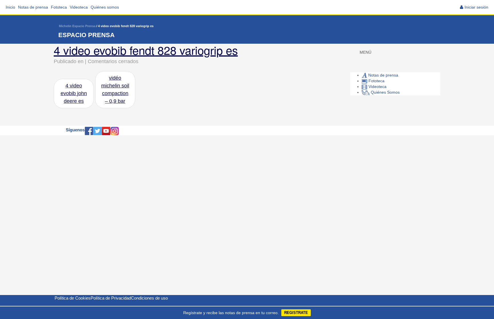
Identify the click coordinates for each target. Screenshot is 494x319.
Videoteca (79, 7)
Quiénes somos (105, 7)
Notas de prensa (33, 7)
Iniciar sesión (476, 7)
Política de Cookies (73, 298)
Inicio (10, 7)
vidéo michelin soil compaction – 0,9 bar (115, 89)
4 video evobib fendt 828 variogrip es (146, 50)
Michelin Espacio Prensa (77, 26)
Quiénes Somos (385, 92)
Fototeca (59, 7)
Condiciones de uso (149, 298)
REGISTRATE (296, 312)
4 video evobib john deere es (74, 93)
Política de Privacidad (111, 298)
